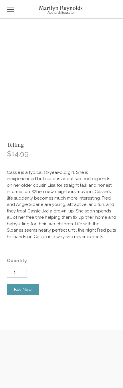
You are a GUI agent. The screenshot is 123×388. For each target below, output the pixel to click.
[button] (23, 289)
